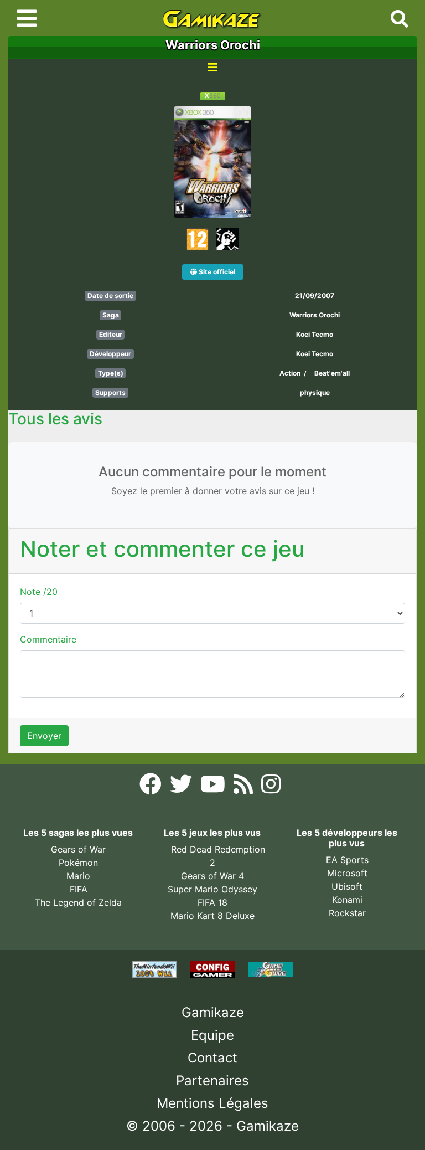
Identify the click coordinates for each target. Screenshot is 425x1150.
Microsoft (347, 873)
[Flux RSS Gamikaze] (245, 787)
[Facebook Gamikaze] (151, 787)
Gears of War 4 (212, 875)
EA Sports (347, 859)
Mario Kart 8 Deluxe (212, 915)
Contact (212, 1058)
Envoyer (44, 735)
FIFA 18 (212, 902)
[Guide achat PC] (213, 968)
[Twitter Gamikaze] (182, 787)
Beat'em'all (332, 373)
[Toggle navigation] (27, 18)
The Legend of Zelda (78, 902)
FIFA (78, 889)
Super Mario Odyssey (212, 889)
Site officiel (216, 272)
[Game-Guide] (270, 968)
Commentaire (48, 639)
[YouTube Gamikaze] (214, 787)
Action (289, 373)
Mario (78, 875)
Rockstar (347, 912)
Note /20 (39, 591)
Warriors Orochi (314, 315)
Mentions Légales (212, 1103)
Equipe (212, 1035)
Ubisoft (346, 886)
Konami (347, 899)
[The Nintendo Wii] (155, 968)
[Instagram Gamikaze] (271, 787)
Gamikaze (213, 1012)
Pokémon (78, 862)
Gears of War (78, 849)
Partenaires (212, 1080)
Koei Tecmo (314, 334)
